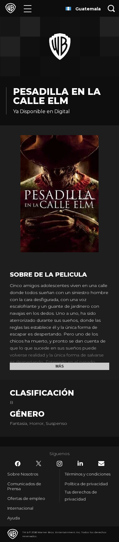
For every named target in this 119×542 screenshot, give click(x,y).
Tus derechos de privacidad (81, 495)
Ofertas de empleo (26, 498)
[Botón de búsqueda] (111, 8)
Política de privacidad (86, 483)
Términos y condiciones (87, 474)
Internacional (20, 508)
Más (60, 366)
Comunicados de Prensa (24, 486)
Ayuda (13, 517)
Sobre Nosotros (22, 474)
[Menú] (27, 8)
